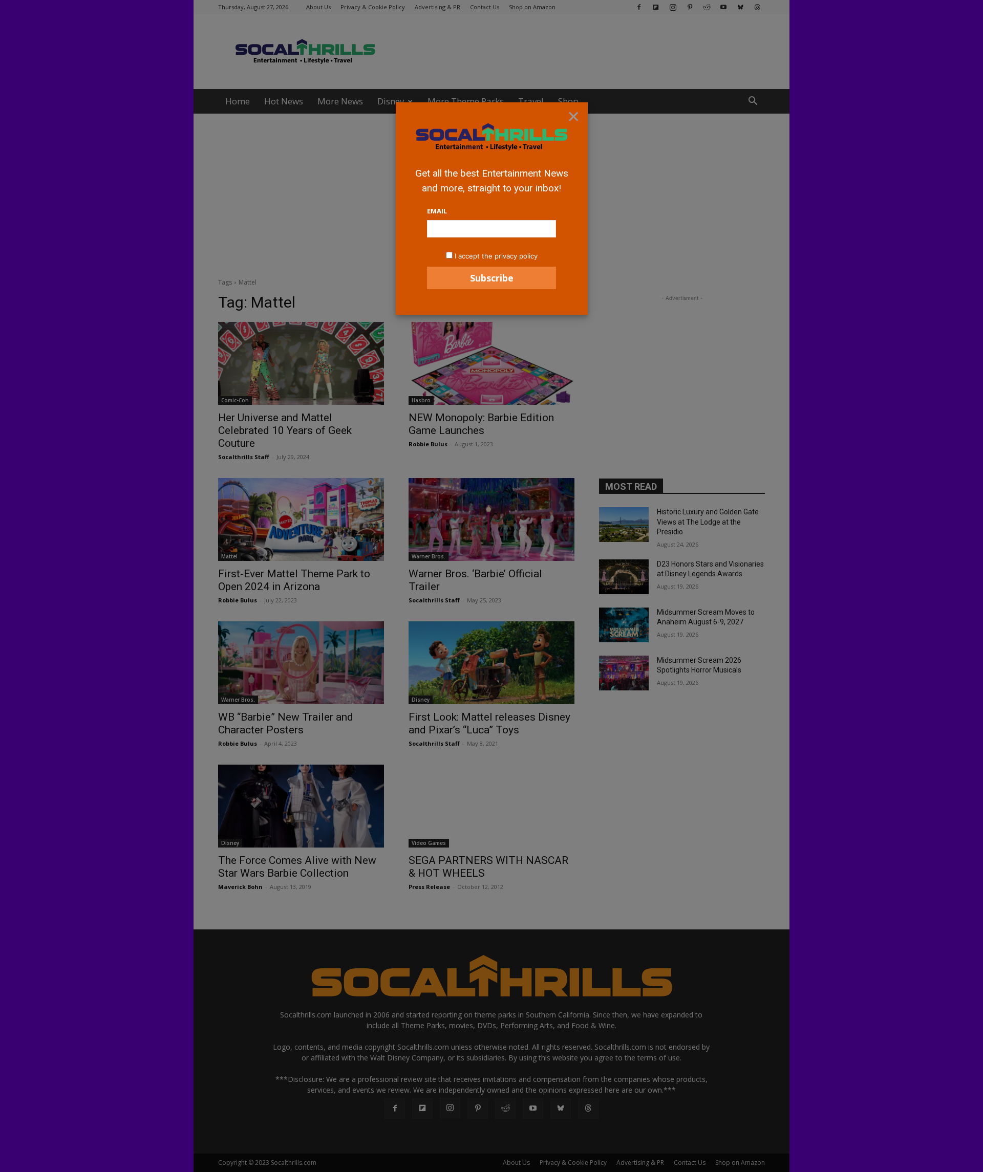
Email (437, 210)
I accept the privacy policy (496, 256)
